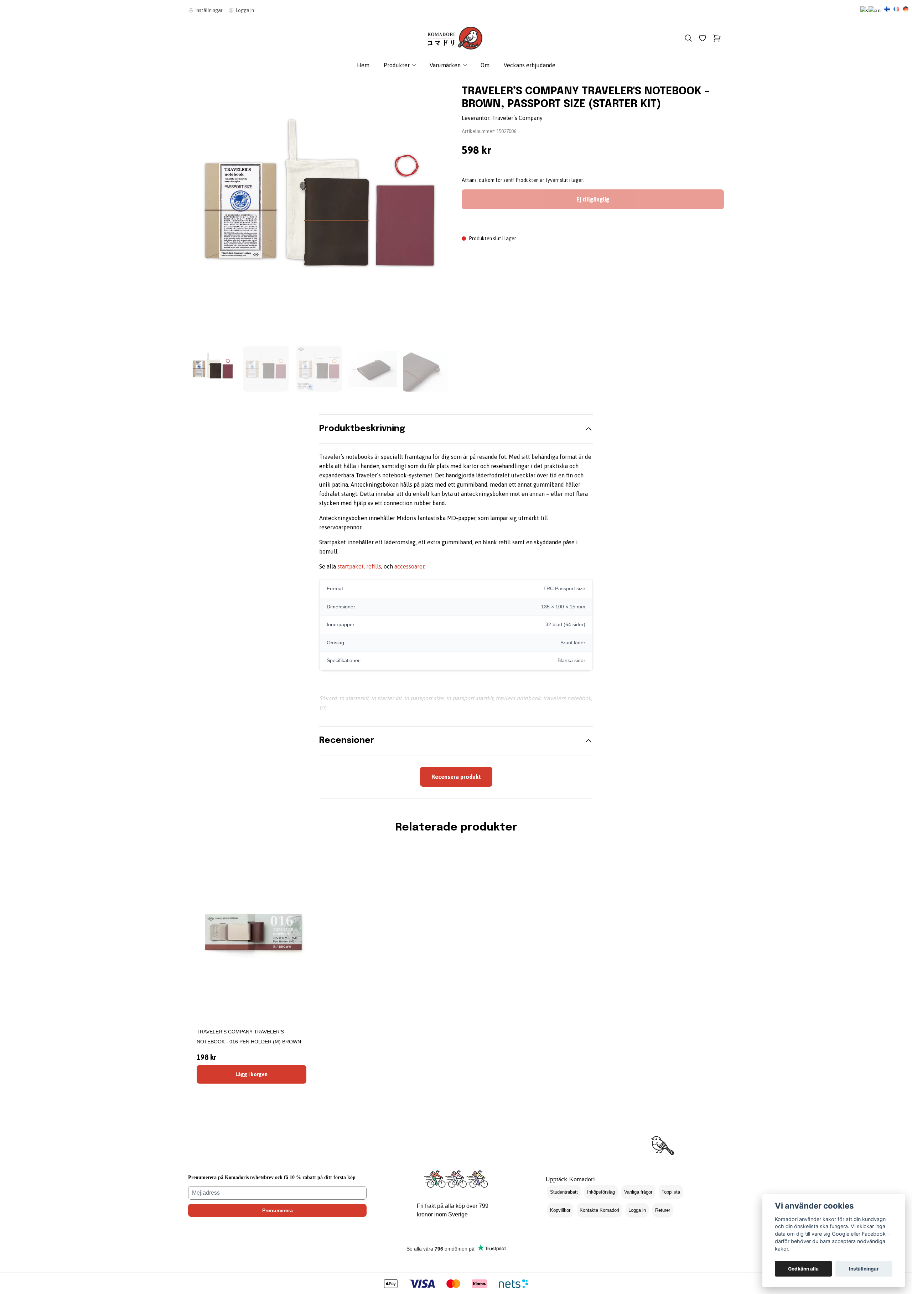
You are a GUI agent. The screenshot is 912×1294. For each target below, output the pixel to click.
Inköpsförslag (601, 1192)
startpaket (350, 566)
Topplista (671, 1192)
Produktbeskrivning (362, 428)
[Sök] (688, 38)
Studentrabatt (564, 1192)
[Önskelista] (702, 38)
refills (373, 566)
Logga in (637, 1210)
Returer (662, 1210)
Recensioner (346, 740)
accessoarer (409, 566)
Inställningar (864, 1269)
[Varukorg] (717, 38)
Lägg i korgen (251, 1074)
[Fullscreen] (319, 211)
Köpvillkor (560, 1210)
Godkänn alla (803, 1269)
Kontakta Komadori (599, 1210)
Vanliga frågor (638, 1192)
